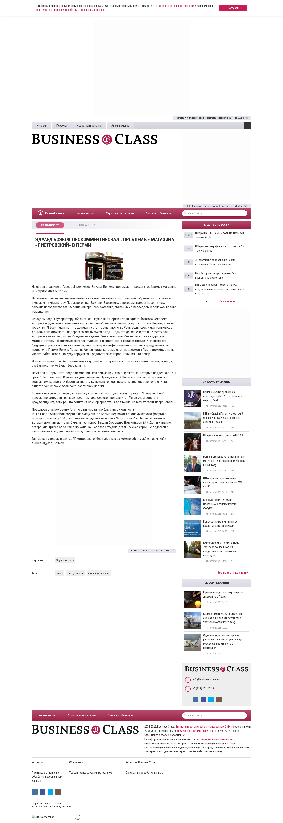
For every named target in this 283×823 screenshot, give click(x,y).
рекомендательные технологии (214, 739)
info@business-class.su (206, 679)
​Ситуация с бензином (158, 213)
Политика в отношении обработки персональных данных (47, 777)
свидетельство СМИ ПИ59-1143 (195, 731)
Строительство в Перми (120, 213)
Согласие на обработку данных (144, 772)
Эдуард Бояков (65, 560)
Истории (42, 125)
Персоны (61, 125)
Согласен (233, 8)
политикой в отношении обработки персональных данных (70, 10)
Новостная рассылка (89, 125)
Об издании (76, 762)
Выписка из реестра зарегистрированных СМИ (203, 726)
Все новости (227, 301)
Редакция (37, 762)
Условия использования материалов (90, 772)
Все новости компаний (233, 572)
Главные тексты (85, 213)
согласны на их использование (176, 6)
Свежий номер (54, 213)
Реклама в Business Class (140, 762)
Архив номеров (120, 125)
